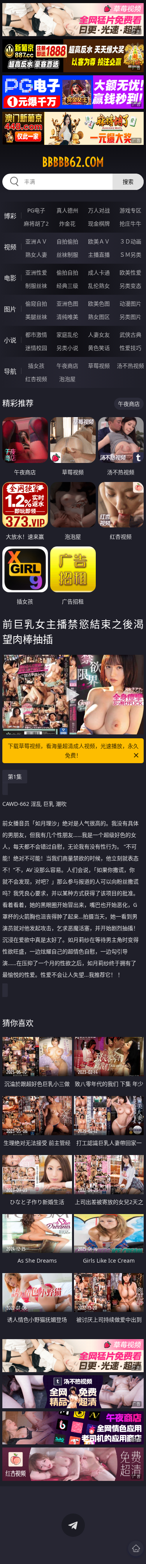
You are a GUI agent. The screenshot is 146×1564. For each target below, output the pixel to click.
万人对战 (99, 210)
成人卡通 (99, 272)
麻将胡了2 (36, 223)
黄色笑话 (99, 347)
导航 (10, 371)
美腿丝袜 (36, 316)
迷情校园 (36, 347)
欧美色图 (99, 303)
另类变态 (130, 285)
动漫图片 (130, 303)
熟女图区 (99, 316)
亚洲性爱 (36, 272)
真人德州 (67, 210)
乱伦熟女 (99, 285)
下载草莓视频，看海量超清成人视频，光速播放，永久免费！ (73, 750)
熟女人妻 (36, 254)
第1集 (15, 776)
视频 (10, 247)
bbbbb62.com (73, 162)
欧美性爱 (130, 272)
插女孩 (36, 365)
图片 (10, 309)
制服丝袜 (36, 285)
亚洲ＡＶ (36, 241)
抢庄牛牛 (130, 223)
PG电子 (36, 210)
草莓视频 (99, 365)
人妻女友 (99, 334)
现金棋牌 (99, 223)
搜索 (128, 181)
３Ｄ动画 (130, 241)
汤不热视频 (130, 365)
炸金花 (67, 223)
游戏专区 (130, 210)
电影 (10, 278)
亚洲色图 (67, 303)
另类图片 (130, 316)
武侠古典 (130, 334)
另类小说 (67, 347)
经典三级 (67, 285)
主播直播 (99, 254)
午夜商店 (67, 365)
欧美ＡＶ (99, 241)
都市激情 (36, 334)
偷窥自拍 (36, 303)
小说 (10, 340)
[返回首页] (136, 1548)
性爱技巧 (130, 347)
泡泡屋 (67, 379)
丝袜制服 (67, 254)
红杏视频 (36, 379)
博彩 (10, 216)
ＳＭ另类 (130, 254)
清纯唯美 (67, 316)
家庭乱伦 (67, 334)
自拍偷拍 (67, 241)
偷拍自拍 (67, 272)
